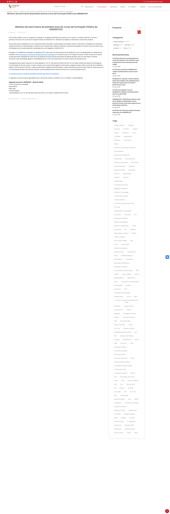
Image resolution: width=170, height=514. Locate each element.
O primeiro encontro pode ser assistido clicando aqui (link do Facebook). (34, 74)
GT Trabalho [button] (132, 7)
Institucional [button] (89, 7)
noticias (16, 11)
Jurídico (122, 7)
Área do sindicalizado (155, 7)
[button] (139, 32)
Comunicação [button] (101, 7)
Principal (9, 11)
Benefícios (113, 7)
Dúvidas (142, 7)
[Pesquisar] (82, 6)
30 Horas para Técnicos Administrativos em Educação (36, 55)
